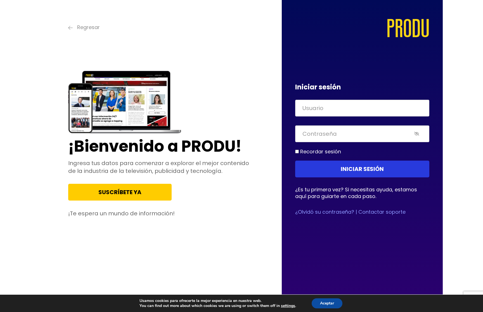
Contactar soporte (381, 211)
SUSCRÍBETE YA (119, 192)
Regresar (88, 27)
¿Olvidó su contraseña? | (326, 211)
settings (288, 305)
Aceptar (327, 303)
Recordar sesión (320, 151)
